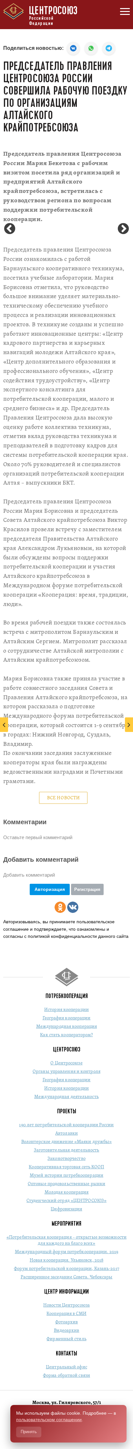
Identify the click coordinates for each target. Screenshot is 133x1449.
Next (123, 229)
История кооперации (66, 1010)
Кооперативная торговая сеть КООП (66, 1167)
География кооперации (67, 1018)
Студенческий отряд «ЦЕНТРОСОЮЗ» (66, 1201)
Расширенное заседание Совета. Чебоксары (67, 1277)
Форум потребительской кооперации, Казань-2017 (66, 1269)
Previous (9, 229)
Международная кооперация (66, 1026)
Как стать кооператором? (66, 1035)
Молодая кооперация (67, 1192)
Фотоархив (66, 1322)
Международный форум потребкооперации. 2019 (66, 1252)
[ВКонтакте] (72, 907)
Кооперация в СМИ (66, 1314)
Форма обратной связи (66, 1375)
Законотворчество (66, 1159)
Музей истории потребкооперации (66, 1175)
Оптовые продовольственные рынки (66, 1184)
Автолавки (66, 1133)
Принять (29, 1431)
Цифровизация (66, 1209)
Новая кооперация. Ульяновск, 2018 (66, 1260)
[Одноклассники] (60, 907)
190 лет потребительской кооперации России (66, 1125)
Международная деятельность (66, 1097)
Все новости (63, 798)
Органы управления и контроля (66, 1071)
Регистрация (87, 889)
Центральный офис (66, 1367)
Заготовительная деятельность (66, 1150)
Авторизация (50, 889)
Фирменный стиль (66, 1339)
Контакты (66, 1353)
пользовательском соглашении (49, 1419)
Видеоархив (66, 1330)
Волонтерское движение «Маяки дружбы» (66, 1142)
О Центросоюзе (66, 1063)
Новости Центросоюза (66, 1305)
